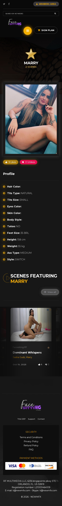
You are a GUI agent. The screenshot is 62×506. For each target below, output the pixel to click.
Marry (29, 357)
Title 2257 (21, 419)
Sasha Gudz (19, 357)
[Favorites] (3, 348)
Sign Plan (47, 30)
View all (51, 292)
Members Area (47, 4)
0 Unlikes (30, 162)
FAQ (31, 449)
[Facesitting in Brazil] (15, 22)
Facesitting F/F (20, 347)
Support (31, 419)
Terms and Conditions (31, 437)
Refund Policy (31, 445)
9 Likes (12, 162)
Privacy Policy (31, 441)
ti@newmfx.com (21, 490)
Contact (41, 419)
